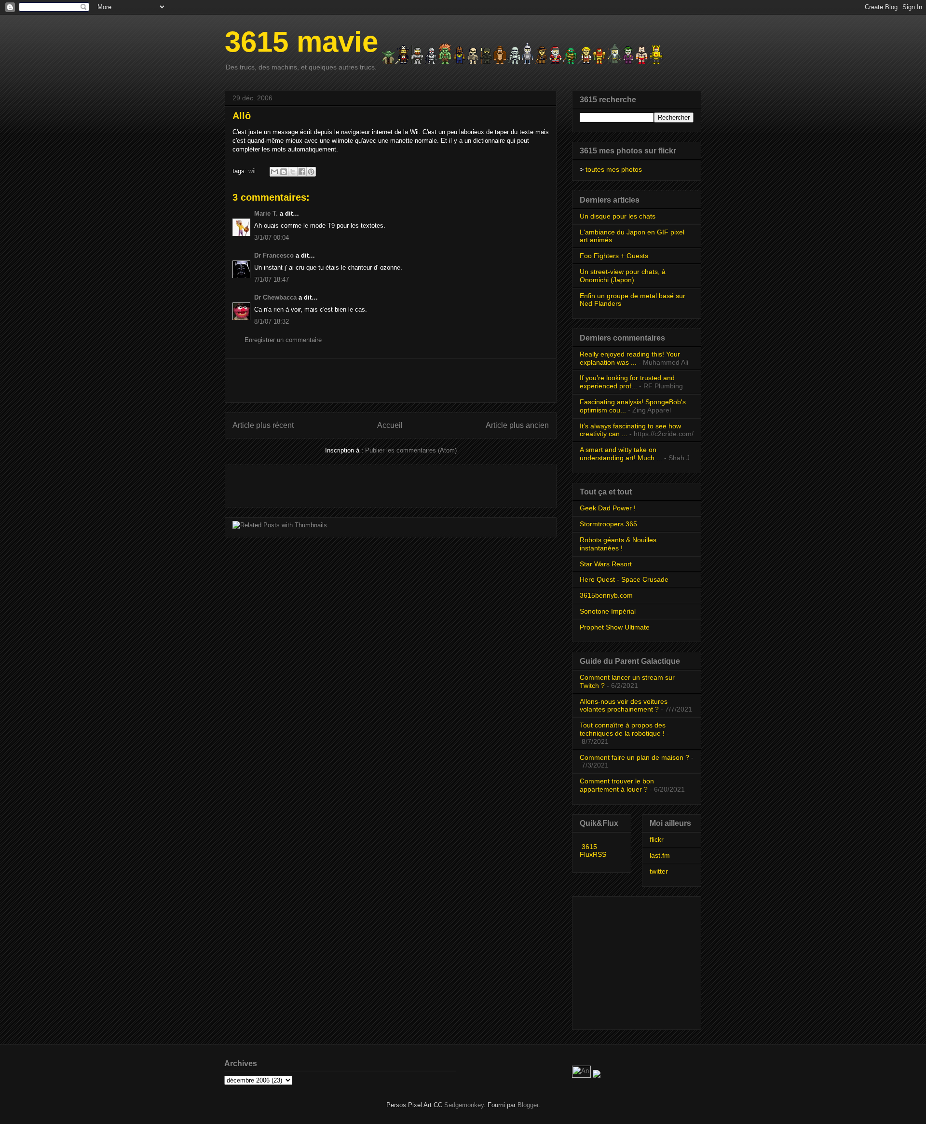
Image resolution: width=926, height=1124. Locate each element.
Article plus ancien (517, 425)
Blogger (527, 1105)
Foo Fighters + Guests (614, 256)
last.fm (660, 855)
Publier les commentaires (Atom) (411, 450)
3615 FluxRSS (593, 850)
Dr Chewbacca (275, 297)
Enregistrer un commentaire (283, 339)
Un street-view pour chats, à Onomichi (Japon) (623, 276)
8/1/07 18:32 (271, 321)
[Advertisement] (391, 380)
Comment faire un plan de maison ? (634, 757)
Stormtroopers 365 (608, 524)
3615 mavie (301, 42)
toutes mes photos (614, 169)
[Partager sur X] (293, 172)
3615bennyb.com (606, 595)
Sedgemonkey (464, 1105)
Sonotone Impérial (608, 611)
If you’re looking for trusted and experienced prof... (627, 382)
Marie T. (266, 213)
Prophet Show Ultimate (615, 627)
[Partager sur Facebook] (302, 172)
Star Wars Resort (606, 564)
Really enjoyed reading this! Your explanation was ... (630, 358)
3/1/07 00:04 (271, 237)
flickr (657, 839)
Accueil (390, 425)
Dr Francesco (274, 255)
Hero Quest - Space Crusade (624, 579)
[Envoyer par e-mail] (274, 172)
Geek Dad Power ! (608, 508)
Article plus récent (263, 425)
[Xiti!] (582, 1075)
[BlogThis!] (283, 172)
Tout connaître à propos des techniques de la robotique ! (623, 729)
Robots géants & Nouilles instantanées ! (618, 544)
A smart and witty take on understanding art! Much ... (621, 454)
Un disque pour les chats (617, 216)
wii (252, 171)
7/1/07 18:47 (271, 279)
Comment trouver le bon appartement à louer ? (617, 785)
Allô (241, 115)
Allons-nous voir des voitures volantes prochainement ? (623, 705)
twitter (659, 871)
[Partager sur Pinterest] (311, 172)
